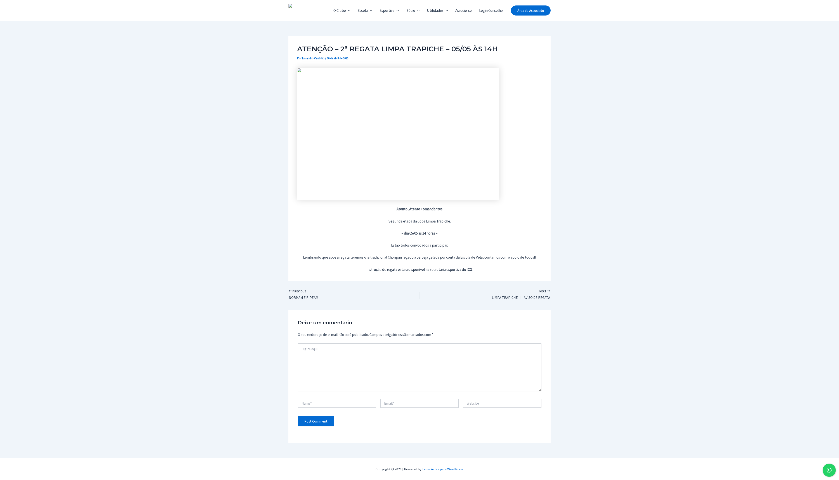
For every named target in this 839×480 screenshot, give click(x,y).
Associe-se (463, 10)
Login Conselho (491, 10)
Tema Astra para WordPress (442, 469)
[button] (348, 10)
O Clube (339, 10)
